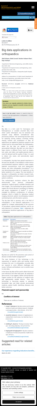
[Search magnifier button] (33, 17)
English (6, 37)
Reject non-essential (19, 397)
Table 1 (22, 208)
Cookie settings (18, 392)
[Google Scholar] (18, 312)
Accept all (18, 401)
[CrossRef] (10, 312)
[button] (33, 7)
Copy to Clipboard (9, 120)
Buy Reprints (13, 30)
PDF (31, 30)
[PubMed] (16, 327)
